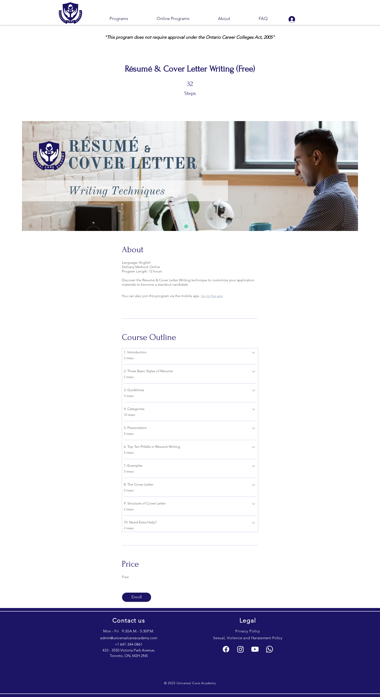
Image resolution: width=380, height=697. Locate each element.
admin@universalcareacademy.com (128, 638)
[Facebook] (226, 649)
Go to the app (212, 296)
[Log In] (291, 19)
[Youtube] (255, 649)
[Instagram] (240, 649)
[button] (118, 18)
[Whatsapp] (269, 649)
